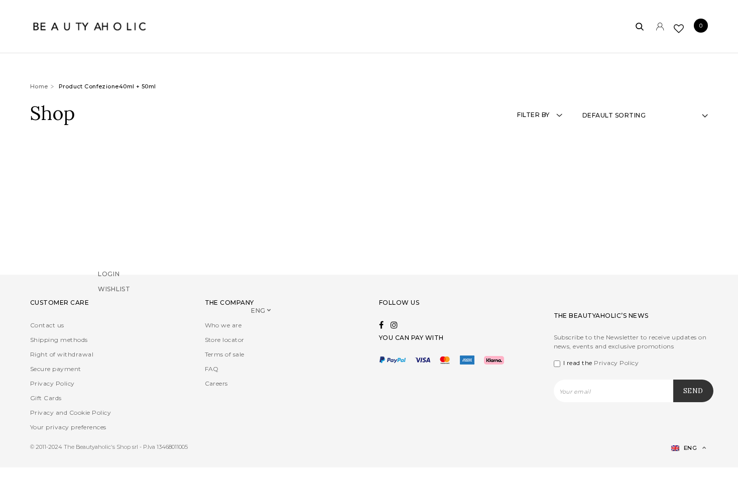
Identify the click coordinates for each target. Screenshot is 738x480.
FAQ (212, 369)
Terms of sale (224, 354)
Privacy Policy (52, 383)
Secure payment (55, 369)
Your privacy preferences (68, 427)
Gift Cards (46, 398)
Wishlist (114, 302)
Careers (216, 383)
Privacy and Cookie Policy (70, 412)
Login (109, 287)
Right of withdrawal (61, 354)
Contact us (47, 325)
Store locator (224, 339)
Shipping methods (59, 339)
